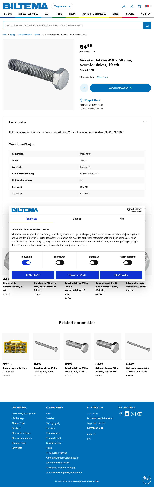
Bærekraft (17, 447)
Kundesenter (54, 407)
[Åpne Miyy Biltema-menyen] (124, 6)
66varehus (102, 77)
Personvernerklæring (56, 452)
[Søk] (147, 25)
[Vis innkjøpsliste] (132, 6)
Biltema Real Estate (21, 433)
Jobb (48, 413)
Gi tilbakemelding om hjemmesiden (64, 472)
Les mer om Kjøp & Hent (90, 109)
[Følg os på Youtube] (139, 415)
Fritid (59, 13)
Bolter (37, 34)
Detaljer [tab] (77, 218)
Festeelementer (25, 34)
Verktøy (146, 13)
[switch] (60, 262)
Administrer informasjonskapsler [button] (62, 457)
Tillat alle (121, 275)
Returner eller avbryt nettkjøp (60, 467)
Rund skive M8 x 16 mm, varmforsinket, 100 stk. (106, 286)
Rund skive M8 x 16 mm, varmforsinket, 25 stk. (45, 286)
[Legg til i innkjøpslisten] (84, 88)
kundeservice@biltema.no (100, 418)
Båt (47, 13)
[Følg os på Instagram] (133, 414)
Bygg (116, 13)
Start (5, 34)
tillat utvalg (77, 275)
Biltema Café (18, 423)
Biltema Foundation (22, 438)
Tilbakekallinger (54, 442)
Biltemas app (95, 428)
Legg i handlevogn (118, 87)
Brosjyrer (16, 428)
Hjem (72, 13)
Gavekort (50, 418)
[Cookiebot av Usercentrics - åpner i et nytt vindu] (129, 210)
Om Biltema (19, 407)
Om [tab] (122, 218)
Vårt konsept (18, 418)
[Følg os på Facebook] (120, 414)
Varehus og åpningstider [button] (24, 413)
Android (91, 434)
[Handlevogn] (139, 6)
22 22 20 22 (92, 413)
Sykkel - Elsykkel (28, 13)
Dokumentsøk (19, 442)
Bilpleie (129, 13)
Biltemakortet (53, 433)
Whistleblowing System (58, 462)
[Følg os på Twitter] (127, 414)
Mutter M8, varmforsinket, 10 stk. (13, 286)
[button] (148, 6)
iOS (89, 439)
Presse (49, 447)
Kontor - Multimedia (94, 13)
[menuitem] (7, 14)
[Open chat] (147, 480)
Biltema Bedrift (53, 438)
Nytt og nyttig (53, 423)
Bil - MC (7, 13)
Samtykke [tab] (32, 218)
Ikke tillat (33, 275)
